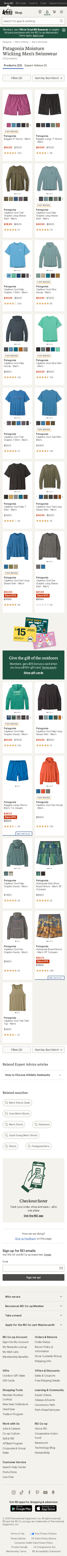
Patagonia (7, 42)
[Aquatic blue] (43, 423)
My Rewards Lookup (15, 1346)
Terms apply (49, 667)
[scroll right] (30, 125)
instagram (13, 1492)
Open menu (61, 12)
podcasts (53, 1492)
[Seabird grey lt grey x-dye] (16, 567)
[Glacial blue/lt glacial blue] (48, 275)
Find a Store (10, 1472)
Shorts (12, 1146)
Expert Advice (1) (36, 65)
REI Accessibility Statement (46, 1551)
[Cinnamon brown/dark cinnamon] (21, 349)
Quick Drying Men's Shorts (23, 1135)
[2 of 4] (16, 194)
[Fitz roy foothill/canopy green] (14, 717)
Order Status (42, 1341)
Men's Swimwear (39, 42)
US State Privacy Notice (43, 1538)
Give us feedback (25, 1238)
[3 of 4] (18, 194)
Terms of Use (17, 1533)
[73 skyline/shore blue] (9, 275)
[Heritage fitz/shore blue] (38, 873)
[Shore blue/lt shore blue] (11, 349)
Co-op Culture (11, 1433)
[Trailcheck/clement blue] (18, 275)
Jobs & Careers (11, 1428)
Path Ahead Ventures (47, 1409)
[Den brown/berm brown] (53, 275)
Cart (54, 12)
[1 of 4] (15, 194)
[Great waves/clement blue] (9, 717)
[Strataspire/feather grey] (56, 199)
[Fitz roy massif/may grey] (23, 423)
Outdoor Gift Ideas (14, 1375)
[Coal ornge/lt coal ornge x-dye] (43, 791)
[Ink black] (38, 423)
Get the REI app (33, 1215)
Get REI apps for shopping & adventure (33, 1501)
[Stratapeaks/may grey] (21, 199)
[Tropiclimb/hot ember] (58, 125)
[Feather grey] (25, 349)
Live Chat (8, 1476)
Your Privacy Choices (45, 1533)
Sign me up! (33, 1277)
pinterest (37, 1492)
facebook (29, 1492)
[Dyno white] (11, 873)
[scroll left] (5, 125)
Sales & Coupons (45, 1375)
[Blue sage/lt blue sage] (38, 275)
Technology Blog (45, 1447)
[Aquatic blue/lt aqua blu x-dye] (6, 567)
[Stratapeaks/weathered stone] (11, 199)
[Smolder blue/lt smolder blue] (6, 349)
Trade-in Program (13, 1414)
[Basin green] (53, 423)
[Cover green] (53, 125)
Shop (18, 12)
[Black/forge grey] (38, 349)
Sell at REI (8, 1438)
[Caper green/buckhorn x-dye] (11, 567)
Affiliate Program (13, 1443)
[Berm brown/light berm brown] (25, 497)
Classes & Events (45, 1399)
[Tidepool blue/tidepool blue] (18, 125)
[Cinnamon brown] (48, 423)
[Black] (6, 497)
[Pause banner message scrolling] (63, 30)
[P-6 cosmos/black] (23, 275)
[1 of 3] (16, 786)
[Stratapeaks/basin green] (6, 199)
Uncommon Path (45, 1404)
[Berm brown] (56, 497)
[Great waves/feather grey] (18, 717)
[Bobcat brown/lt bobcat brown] (58, 275)
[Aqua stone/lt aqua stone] (58, 349)
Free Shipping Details (47, 1380)
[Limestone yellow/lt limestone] (11, 497)
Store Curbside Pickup (48, 1356)
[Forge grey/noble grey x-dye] (38, 567)
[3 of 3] (19, 786)
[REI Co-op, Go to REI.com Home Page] (7, 12)
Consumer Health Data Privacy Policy (33, 1542)
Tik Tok (21, 1492)
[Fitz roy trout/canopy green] (51, 199)
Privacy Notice (18, 1538)
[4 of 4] (20, 194)
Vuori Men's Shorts (19, 1113)
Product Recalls (19, 1546)
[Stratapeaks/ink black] (25, 199)
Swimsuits (44, 1124)
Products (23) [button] (13, 65)
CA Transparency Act (45, 1546)
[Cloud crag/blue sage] (46, 199)
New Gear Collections (15, 1404)
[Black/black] (23, 125)
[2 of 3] (17, 786)
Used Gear (9, 1409)
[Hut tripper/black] (23, 717)
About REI (41, 1428)
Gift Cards (8, 1380)
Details (47, 1254)
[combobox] (33, 21)
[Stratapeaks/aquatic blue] (16, 199)
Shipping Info (43, 1361)
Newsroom (41, 1442)
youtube (45, 1492)
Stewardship (42, 1452)
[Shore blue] (14, 125)
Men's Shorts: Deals (19, 1102)
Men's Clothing (21, 42)
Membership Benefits (15, 1356)
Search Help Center (14, 1467)
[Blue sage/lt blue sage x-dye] (6, 873)
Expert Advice (43, 1394)
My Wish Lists (11, 1351)
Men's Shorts (16, 1124)
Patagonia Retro (40, 1146)
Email (5, 1261)
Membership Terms (16, 1551)
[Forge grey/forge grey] (43, 125)
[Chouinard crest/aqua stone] (14, 275)
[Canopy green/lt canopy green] (56, 717)
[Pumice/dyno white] (43, 275)
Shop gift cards (33, 672)
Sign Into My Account (16, 1341)
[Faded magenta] (9, 125)
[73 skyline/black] (41, 199)
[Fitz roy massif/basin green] (14, 423)
